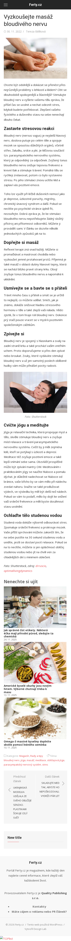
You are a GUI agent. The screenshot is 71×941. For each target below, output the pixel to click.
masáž (30, 760)
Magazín (24, 756)
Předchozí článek (22, 797)
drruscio (41, 566)
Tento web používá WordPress (44, 924)
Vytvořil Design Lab (35, 929)
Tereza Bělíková (36, 31)
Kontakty (39, 906)
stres (45, 764)
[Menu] (5, 5)
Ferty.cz (35, 5)
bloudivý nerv (12, 760)
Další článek (49, 786)
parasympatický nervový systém (22, 764)
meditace (40, 760)
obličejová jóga (55, 760)
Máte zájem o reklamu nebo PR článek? (39, 911)
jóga (23, 760)
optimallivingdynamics (18, 571)
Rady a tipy (36, 756)
